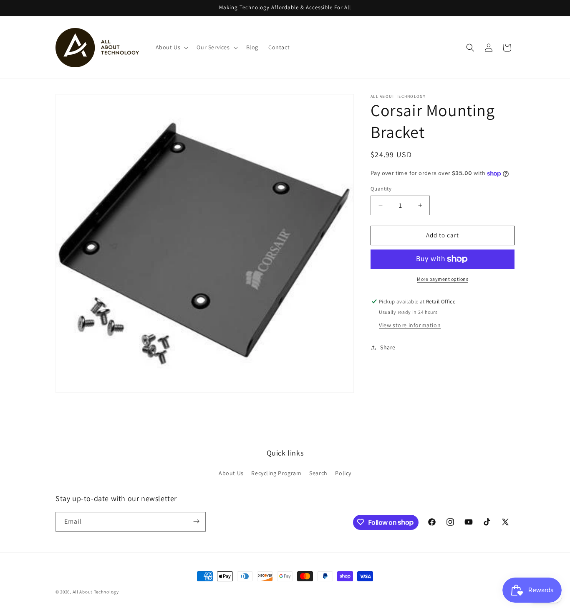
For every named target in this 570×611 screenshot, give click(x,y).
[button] (171, 47)
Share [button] (388, 347)
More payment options (442, 279)
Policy (343, 473)
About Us (231, 473)
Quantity (381, 188)
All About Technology (96, 592)
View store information (410, 325)
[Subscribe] (196, 521)
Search (318, 473)
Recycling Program (276, 473)
